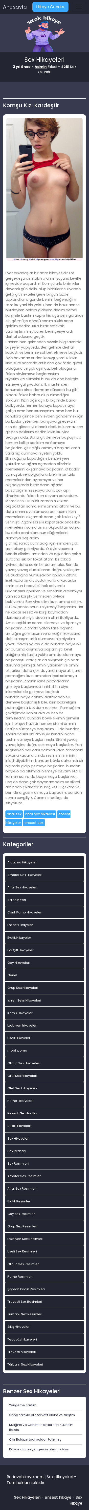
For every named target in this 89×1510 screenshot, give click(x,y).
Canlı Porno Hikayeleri (24, 912)
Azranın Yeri (16, 900)
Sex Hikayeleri (18, 1138)
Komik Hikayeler (20, 1013)
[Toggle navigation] (79, 7)
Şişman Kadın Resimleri (26, 1289)
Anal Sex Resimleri (22, 1188)
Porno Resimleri (20, 1277)
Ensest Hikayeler (20, 925)
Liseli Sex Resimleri (22, 1251)
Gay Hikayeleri (18, 963)
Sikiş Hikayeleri (18, 1327)
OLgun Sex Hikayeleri (23, 1063)
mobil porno (17, 1050)
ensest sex (34, 822)
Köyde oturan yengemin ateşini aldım (39, 1449)
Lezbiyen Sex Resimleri (25, 1239)
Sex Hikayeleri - (29, 1497)
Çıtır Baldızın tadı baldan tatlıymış (35, 1439)
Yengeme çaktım (22, 1405)
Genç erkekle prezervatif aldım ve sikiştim (42, 1415)
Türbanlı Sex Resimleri (24, 1314)
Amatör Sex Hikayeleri (24, 875)
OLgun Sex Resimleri (23, 1264)
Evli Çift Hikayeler (20, 950)
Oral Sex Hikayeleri (22, 1076)
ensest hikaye (58, 1497)
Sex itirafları (16, 1151)
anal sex (14, 814)
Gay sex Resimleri (21, 1214)
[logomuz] (44, 34)
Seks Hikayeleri (19, 1126)
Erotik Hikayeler (19, 938)
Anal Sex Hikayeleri (22, 887)
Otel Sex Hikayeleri (22, 1088)
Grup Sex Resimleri (22, 1226)
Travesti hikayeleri (21, 1352)
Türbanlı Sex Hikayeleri (25, 1364)
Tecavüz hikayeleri (22, 1339)
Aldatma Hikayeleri (22, 862)
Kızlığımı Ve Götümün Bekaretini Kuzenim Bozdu (41, 1427)
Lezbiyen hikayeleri (22, 1025)
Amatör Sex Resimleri (24, 1176)
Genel (12, 975)
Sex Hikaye (75, 1500)
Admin (41, 66)
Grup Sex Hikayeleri (22, 988)
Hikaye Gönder (50, 7)
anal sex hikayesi (40, 814)
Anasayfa (15, 6)
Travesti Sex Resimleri (24, 1302)
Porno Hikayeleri (20, 1101)
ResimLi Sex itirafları (22, 1113)
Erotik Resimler (18, 1201)
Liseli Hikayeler (18, 1038)
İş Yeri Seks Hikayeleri (24, 1000)
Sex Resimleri (18, 1163)
